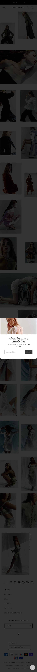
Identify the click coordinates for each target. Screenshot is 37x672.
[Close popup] (35, 315)
